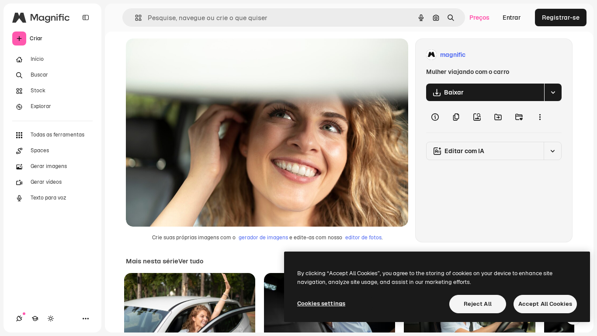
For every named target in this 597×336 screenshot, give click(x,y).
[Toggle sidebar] (86, 17)
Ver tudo (190, 261)
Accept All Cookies (545, 304)
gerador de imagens (263, 237)
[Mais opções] (539, 117)
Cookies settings (321, 303)
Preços (479, 17)
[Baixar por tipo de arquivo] (553, 92)
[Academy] (35, 319)
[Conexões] (19, 319)
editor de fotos (363, 237)
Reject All (478, 304)
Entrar (512, 17)
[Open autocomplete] (135, 17)
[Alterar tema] (51, 319)
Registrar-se (561, 17)
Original (182, 55)
